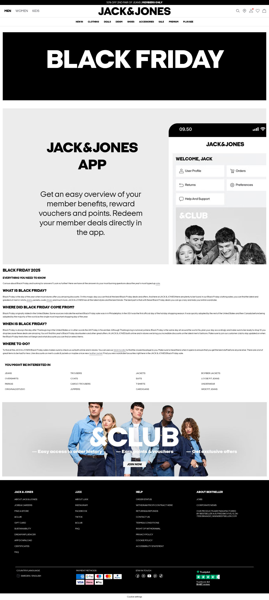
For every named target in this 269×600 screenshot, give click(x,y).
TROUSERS (76, 373)
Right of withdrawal (148, 528)
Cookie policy (144, 540)
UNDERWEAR (208, 384)
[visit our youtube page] (149, 577)
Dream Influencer (25, 534)
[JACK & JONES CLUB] (134, 186)
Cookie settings (134, 596)
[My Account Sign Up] (134, 439)
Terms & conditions (147, 522)
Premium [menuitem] (173, 22)
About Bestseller (210, 492)
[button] (44, 576)
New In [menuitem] (79, 22)
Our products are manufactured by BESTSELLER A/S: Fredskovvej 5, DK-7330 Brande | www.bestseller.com (217, 513)
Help (139, 492)
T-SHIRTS (140, 384)
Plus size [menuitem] (188, 22)
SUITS (139, 378)
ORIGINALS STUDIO (15, 389)
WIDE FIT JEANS (209, 389)
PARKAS (9, 384)
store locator (120, 350)
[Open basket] (264, 11)
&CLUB (18, 517)
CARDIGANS (142, 389)
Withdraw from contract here (154, 505)
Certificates (21, 546)
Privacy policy (144, 534)
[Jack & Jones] (134, 14)
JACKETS (140, 373)
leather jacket (95, 353)
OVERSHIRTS (11, 378)
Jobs (199, 499)
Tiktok (79, 517)
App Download (23, 540)
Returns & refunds (147, 511)
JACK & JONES (23, 492)
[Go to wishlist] (257, 12)
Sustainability (22, 528)
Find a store (21, 511)
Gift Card (20, 522)
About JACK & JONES (25, 499)
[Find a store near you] (244, 12)
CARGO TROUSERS (80, 384)
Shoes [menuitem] (130, 22)
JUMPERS (75, 389)
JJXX (78, 492)
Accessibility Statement (150, 546)
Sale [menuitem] (161, 22)
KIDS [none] (35, 11)
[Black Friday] (134, 66)
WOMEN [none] (22, 11)
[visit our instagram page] (143, 577)
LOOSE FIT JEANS (210, 378)
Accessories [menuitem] (146, 22)
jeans (29, 300)
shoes (49, 300)
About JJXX (81, 499)
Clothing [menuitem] (93, 22)
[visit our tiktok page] (161, 577)
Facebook (81, 511)
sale (158, 283)
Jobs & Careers (23, 505)
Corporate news (206, 505)
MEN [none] (7, 11)
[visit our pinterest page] (155, 577)
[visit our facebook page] (137, 577)
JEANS (8, 373)
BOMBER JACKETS (210, 373)
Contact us (143, 517)
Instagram (81, 505)
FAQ (16, 552)
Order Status (144, 499)
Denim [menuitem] (119, 22)
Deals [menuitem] (107, 22)
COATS (74, 378)
